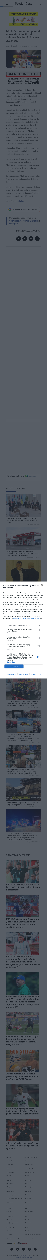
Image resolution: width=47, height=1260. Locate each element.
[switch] (38, 630)
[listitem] (23, 625)
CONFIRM (14, 666)
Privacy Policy (36, 674)
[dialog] (23, 630)
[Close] (43, 586)
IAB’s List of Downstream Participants (26, 618)
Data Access (23, 674)
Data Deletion (11, 674)
